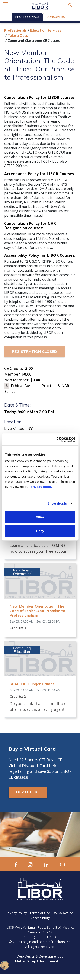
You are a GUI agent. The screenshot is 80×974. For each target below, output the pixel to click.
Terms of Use (39, 913)
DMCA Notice (62, 913)
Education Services (45, 30)
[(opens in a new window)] (16, 864)
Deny (40, 531)
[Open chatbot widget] (4, 965)
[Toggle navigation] (6, 4)
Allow (40, 517)
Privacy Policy (16, 913)
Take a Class (18, 35)
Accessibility (40, 918)
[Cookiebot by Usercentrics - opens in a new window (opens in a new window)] (57, 439)
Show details (57, 503)
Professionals (27, 17)
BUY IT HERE (27, 792)
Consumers (56, 17)
